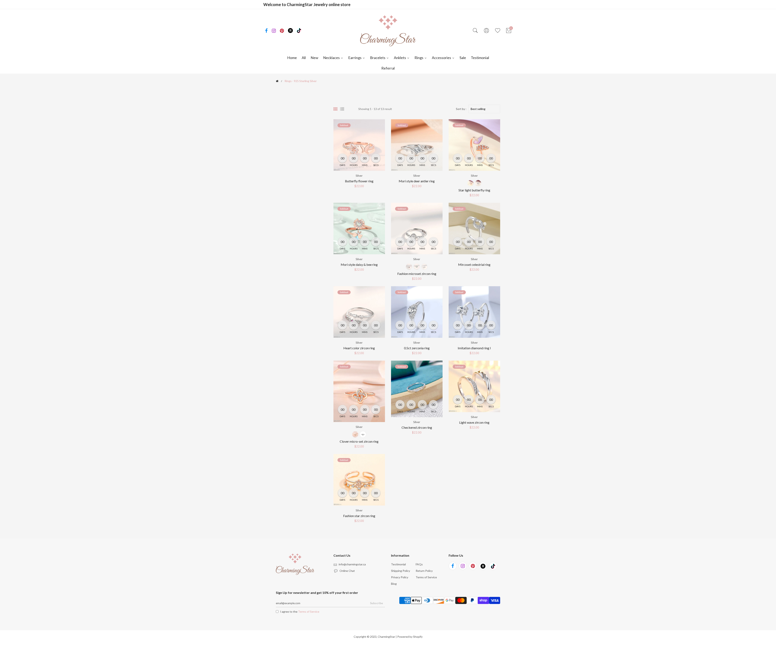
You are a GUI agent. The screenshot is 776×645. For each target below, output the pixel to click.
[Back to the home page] (277, 81)
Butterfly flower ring (359, 181)
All (304, 57)
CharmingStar (386, 636)
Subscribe (376, 603)
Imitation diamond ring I (474, 348)
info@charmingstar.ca (352, 564)
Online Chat (344, 570)
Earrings (355, 57)
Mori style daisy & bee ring (359, 264)
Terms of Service (426, 577)
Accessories (442, 57)
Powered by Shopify (410, 636)
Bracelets (378, 57)
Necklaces (331, 57)
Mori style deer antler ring (417, 181)
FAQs (419, 564)
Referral (388, 68)
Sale (463, 57)
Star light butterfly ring (474, 190)
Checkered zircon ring (417, 427)
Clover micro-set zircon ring (359, 441)
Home (292, 57)
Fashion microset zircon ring (416, 274)
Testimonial (480, 57)
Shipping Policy (400, 570)
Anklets (400, 57)
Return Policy (424, 570)
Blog (394, 583)
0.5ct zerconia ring (417, 348)
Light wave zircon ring (474, 422)
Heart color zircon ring (359, 348)
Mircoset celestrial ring (474, 264)
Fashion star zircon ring (359, 516)
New (314, 57)
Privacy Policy (399, 577)
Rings (419, 57)
